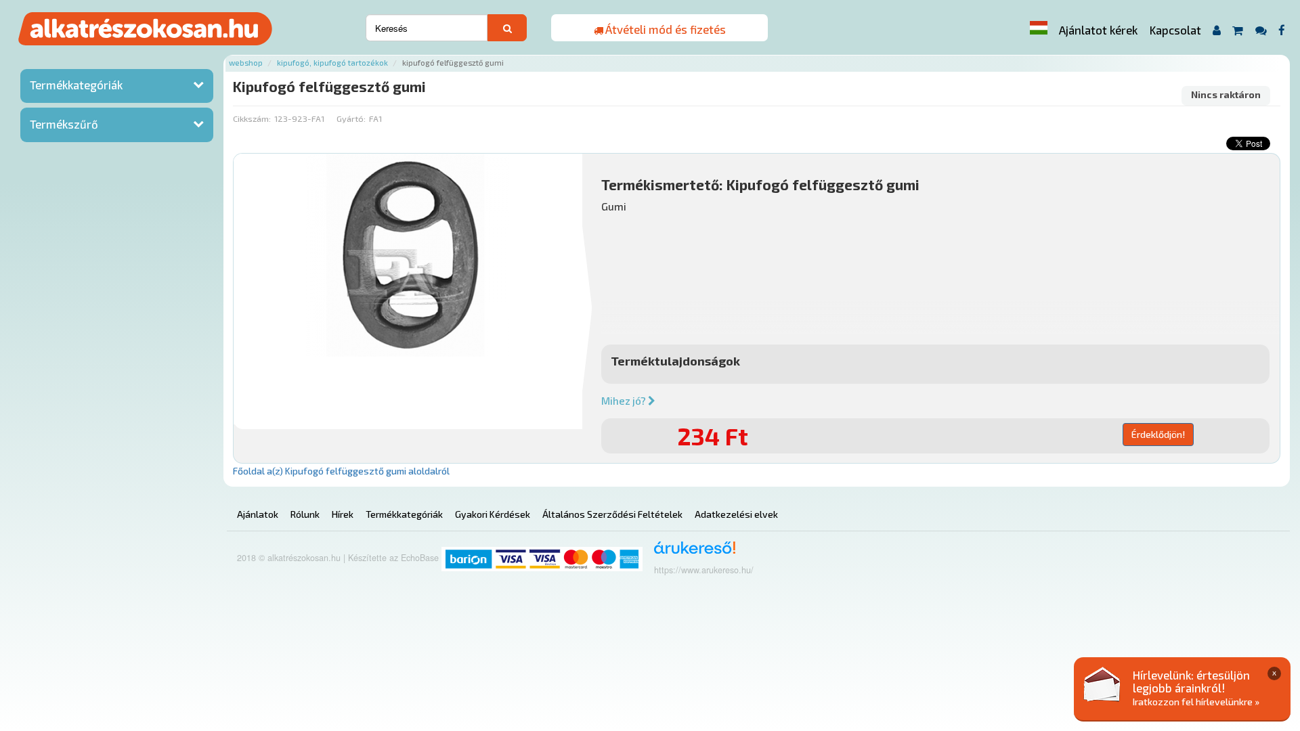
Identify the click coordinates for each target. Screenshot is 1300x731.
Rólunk (305, 514)
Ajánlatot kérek (1098, 30)
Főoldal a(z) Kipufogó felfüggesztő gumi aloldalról (341, 471)
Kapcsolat (1175, 30)
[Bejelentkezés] (1216, 30)
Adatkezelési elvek (736, 514)
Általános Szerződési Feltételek (612, 514)
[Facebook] (1282, 30)
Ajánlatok (257, 514)
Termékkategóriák (76, 84)
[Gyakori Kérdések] (1261, 30)
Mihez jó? (624, 401)
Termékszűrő (64, 124)
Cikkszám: (252, 118)
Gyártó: (351, 118)
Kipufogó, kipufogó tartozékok (332, 62)
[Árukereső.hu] (690, 552)
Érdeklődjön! (1158, 434)
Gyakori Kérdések (492, 514)
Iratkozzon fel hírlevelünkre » (1196, 701)
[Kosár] (1238, 30)
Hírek (342, 514)
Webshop (246, 62)
